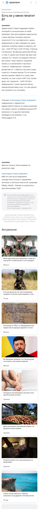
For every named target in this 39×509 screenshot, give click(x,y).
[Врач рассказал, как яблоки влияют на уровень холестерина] (19, 419)
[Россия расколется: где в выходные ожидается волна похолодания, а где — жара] (19, 285)
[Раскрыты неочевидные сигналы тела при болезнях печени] (19, 385)
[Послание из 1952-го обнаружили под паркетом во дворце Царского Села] (19, 318)
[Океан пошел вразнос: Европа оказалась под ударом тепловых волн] (19, 486)
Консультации (6, 9)
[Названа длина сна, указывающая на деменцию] (19, 453)
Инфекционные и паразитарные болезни (15, 12)
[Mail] (7, 2)
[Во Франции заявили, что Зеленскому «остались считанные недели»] (19, 352)
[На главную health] (14, 2)
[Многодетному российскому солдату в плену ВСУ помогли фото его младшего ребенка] (19, 251)
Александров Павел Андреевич (23, 100)
